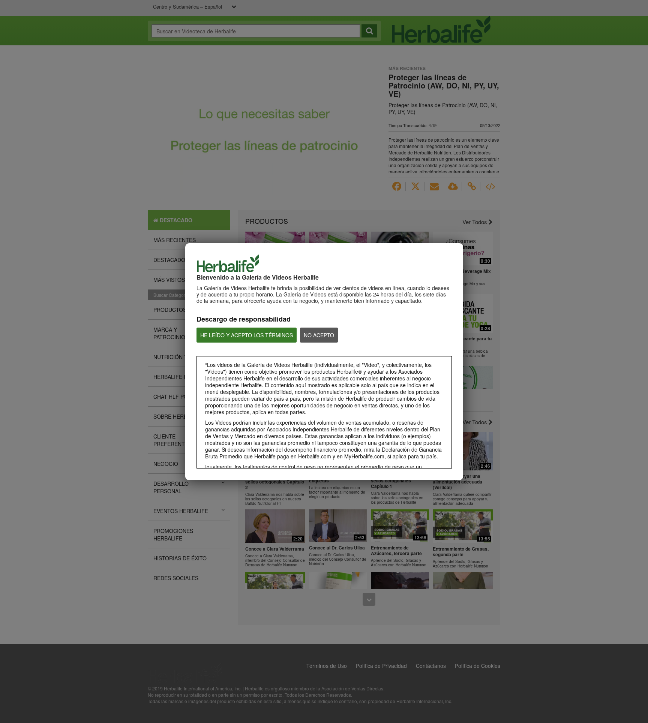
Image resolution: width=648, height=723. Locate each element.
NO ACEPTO (319, 335)
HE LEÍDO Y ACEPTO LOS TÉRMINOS (246, 335)
